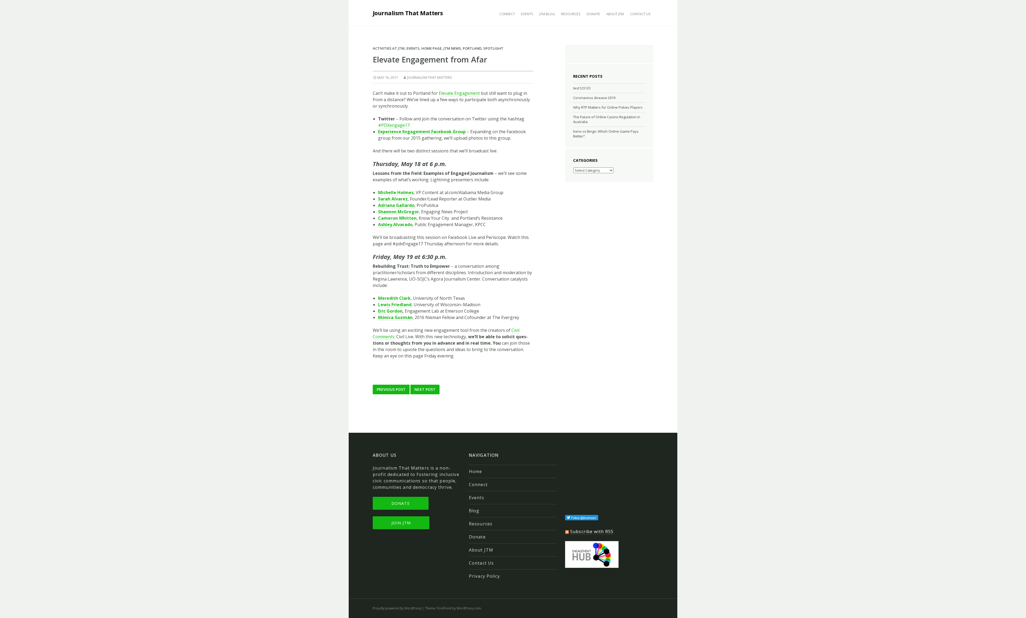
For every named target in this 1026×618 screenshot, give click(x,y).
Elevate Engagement (459, 93)
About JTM (615, 13)
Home (475, 471)
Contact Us (640, 13)
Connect (507, 13)
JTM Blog (547, 13)
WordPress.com (469, 608)
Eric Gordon (390, 311)
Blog (474, 511)
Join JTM (401, 522)
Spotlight (493, 48)
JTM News (452, 48)
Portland (472, 48)
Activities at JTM (389, 48)
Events (527, 13)
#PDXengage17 (394, 125)
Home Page (431, 48)
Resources (571, 13)
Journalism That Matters (408, 13)
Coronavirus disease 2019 (594, 97)
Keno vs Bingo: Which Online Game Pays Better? (606, 134)
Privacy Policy (484, 576)
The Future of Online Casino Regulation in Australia (606, 119)
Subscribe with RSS (591, 531)
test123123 (581, 88)
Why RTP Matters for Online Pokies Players (608, 107)
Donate (593, 13)
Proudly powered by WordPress (397, 608)
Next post (425, 389)
